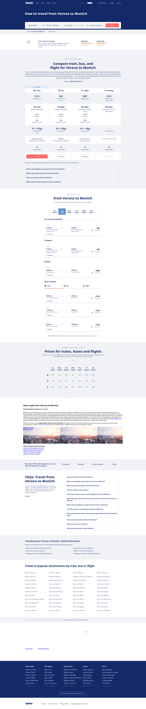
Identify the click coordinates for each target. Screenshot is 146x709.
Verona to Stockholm (32, 603)
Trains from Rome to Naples (32, 452)
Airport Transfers (108, 678)
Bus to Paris (49, 678)
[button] (69, 25)
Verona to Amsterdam (104, 599)
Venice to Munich (102, 588)
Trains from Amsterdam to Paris (33, 448)
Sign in (119, 3)
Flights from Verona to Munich (83, 551)
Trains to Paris (30, 672)
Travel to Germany (43, 620)
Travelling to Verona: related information (39, 553)
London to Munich (55, 573)
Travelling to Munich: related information (87, 553)
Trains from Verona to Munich (35, 551)
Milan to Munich (30, 576)
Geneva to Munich (55, 588)
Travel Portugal (107, 680)
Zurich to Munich (54, 584)
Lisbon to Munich (78, 584)
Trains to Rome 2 (31, 670)
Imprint (43, 704)
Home (27, 620)
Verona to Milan (78, 595)
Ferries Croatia (88, 672)
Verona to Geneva (102, 607)
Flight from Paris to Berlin (31, 454)
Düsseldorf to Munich (56, 592)
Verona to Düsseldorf (104, 610)
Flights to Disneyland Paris (72, 678)
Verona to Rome (54, 595)
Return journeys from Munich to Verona (38, 548)
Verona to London (103, 592)
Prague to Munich (30, 584)
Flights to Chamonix (70, 670)
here (96, 336)
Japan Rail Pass (107, 670)
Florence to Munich (31, 592)
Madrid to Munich (54, 576)
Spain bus (48, 670)
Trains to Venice (30, 675)
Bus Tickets (48, 666)
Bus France (48, 672)
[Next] (98, 211)
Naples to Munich (30, 588)
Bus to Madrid (49, 680)
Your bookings (102, 3)
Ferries (54, 3)
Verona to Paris (30, 595)
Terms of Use (53, 704)
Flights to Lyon (69, 672)
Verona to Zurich (102, 603)
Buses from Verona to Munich (83, 548)
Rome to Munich (102, 573)
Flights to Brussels (70, 675)
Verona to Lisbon (30, 607)
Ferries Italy (87, 678)
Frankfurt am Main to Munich (82, 576)
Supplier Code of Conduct (79, 704)
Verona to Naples (78, 607)
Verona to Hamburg (55, 607)
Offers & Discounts (108, 675)
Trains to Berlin (30, 678)
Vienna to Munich (30, 580)
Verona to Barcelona (55, 599)
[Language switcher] (91, 3)
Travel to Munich (56, 620)
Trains (37, 3)
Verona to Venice (54, 610)
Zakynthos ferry (88, 680)
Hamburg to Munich (103, 584)
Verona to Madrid (102, 595)
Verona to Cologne (55, 603)
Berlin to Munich (30, 573)
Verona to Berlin (78, 592)
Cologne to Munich (103, 580)
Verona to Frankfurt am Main (34, 599)
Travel (33, 620)
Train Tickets (29, 666)
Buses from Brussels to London (33, 450)
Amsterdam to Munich (56, 580)
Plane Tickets (68, 666)
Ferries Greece (88, 670)
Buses (43, 3)
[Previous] (47, 369)
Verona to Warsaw (31, 610)
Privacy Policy (64, 704)
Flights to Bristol (69, 680)
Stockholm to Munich (80, 580)
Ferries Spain (87, 675)
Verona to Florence (79, 610)
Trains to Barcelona (31, 680)
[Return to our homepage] (30, 3)
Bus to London (49, 675)
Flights (48, 3)
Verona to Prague (78, 603)
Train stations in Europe (110, 672)
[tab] (53, 286)
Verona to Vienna (78, 599)
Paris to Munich (78, 573)
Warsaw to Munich (79, 588)
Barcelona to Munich (103, 576)
